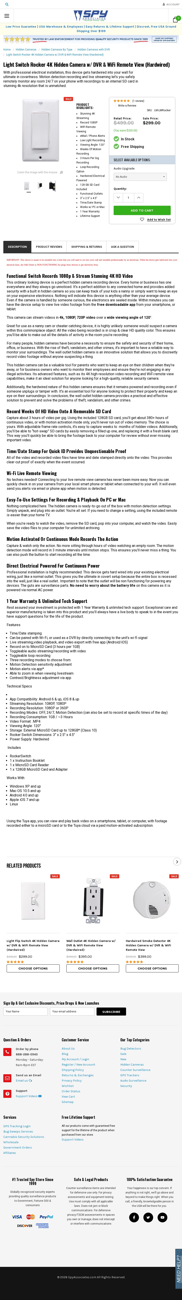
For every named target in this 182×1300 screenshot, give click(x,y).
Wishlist (68, 1086)
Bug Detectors (130, 1048)
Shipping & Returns (86, 246)
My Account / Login (75, 1059)
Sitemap (68, 1102)
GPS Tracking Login (17, 1126)
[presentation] (177, 862)
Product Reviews (49, 246)
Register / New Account (78, 1064)
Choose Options (33, 968)
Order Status (71, 1091)
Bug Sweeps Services (18, 1131)
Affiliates (9, 1153)
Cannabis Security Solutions (23, 1137)
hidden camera (81, 282)
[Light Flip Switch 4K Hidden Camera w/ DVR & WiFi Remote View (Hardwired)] (33, 901)
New (123, 1059)
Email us (22, 1080)
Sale (123, 1054)
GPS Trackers (129, 1075)
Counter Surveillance (135, 1070)
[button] (7, 16)
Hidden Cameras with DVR (93, 49)
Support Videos (27, 1096)
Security (126, 1086)
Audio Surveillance (133, 1080)
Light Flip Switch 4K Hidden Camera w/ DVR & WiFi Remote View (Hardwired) (33, 945)
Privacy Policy (72, 1080)
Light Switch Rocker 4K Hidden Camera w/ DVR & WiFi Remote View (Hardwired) (55, 54)
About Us (68, 1048)
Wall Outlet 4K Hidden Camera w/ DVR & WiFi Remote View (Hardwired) (91, 945)
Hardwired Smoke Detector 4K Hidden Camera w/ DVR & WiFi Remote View (148, 945)
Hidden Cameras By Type (57, 49)
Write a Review (127, 105)
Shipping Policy (73, 1070)
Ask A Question (122, 246)
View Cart (68, 1096)
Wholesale (10, 1142)
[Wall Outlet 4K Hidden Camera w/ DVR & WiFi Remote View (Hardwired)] (92, 901)
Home (7, 49)
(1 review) (138, 101)
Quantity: (120, 189)
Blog (65, 1054)
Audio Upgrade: (124, 168)
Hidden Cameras (26, 49)
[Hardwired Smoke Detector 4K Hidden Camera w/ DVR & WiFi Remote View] (152, 901)
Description (17, 246)
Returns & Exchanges (78, 1075)
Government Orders (17, 1147)
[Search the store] (7, 4)
